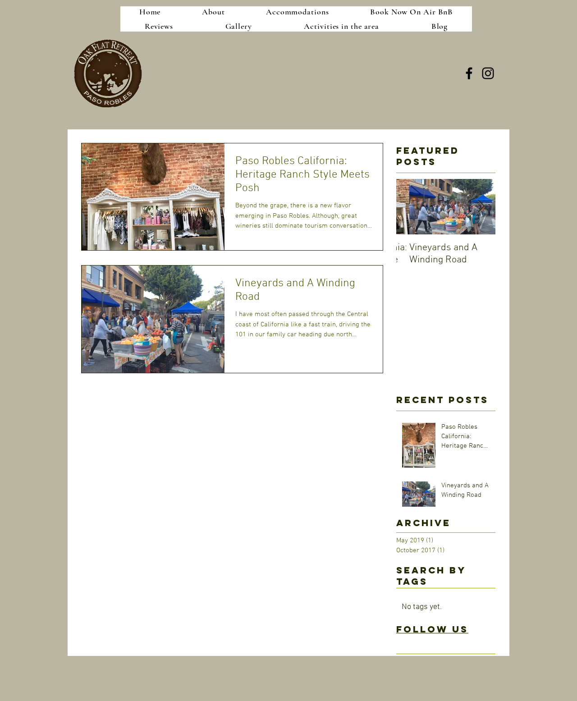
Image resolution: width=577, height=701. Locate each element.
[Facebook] (469, 73)
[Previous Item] (411, 207)
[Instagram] (488, 73)
